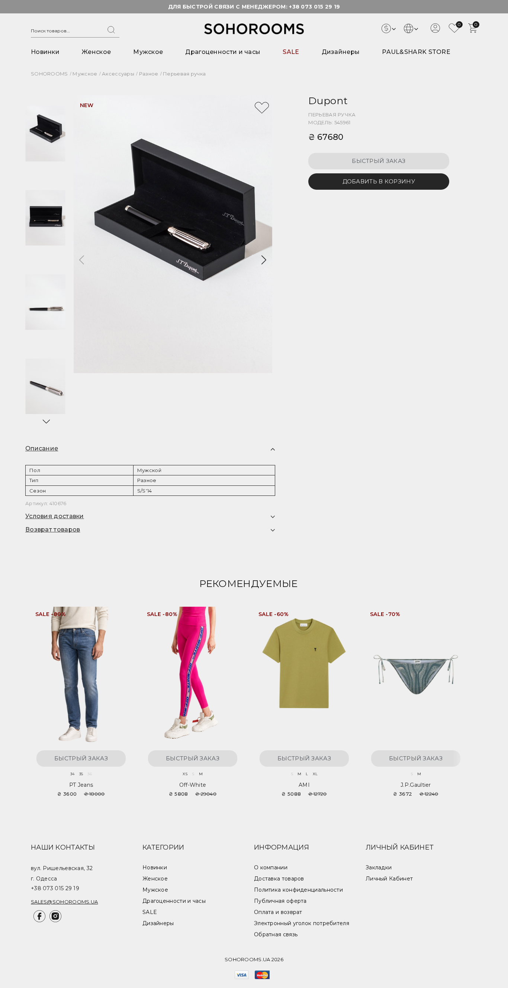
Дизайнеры (341, 51)
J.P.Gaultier (416, 785)
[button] (46, 422)
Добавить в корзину (379, 181)
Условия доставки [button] (54, 516)
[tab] (150, 448)
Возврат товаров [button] (52, 529)
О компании (270, 867)
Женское (96, 51)
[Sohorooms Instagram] (54, 920)
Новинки (45, 51)
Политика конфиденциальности (298, 889)
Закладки (379, 867)
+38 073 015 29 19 (314, 6)
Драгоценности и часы (222, 51)
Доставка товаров (279, 878)
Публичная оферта (280, 901)
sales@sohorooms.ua (64, 902)
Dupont (328, 100)
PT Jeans (81, 785)
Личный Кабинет (389, 878)
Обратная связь (276, 934)
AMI (304, 785)
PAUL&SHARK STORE (416, 51)
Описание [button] (41, 448)
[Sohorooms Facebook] (39, 920)
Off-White (192, 785)
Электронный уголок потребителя (301, 923)
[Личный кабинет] (435, 31)
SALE (291, 51)
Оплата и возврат (278, 912)
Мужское (148, 51)
